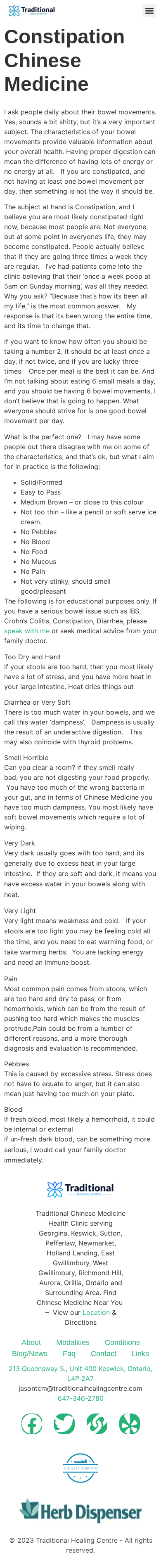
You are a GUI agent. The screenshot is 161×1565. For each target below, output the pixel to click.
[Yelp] (129, 1423)
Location (96, 1312)
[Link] (97, 1423)
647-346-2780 (81, 1398)
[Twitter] (64, 1423)
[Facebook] (31, 1423)
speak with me (27, 631)
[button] (149, 10)
